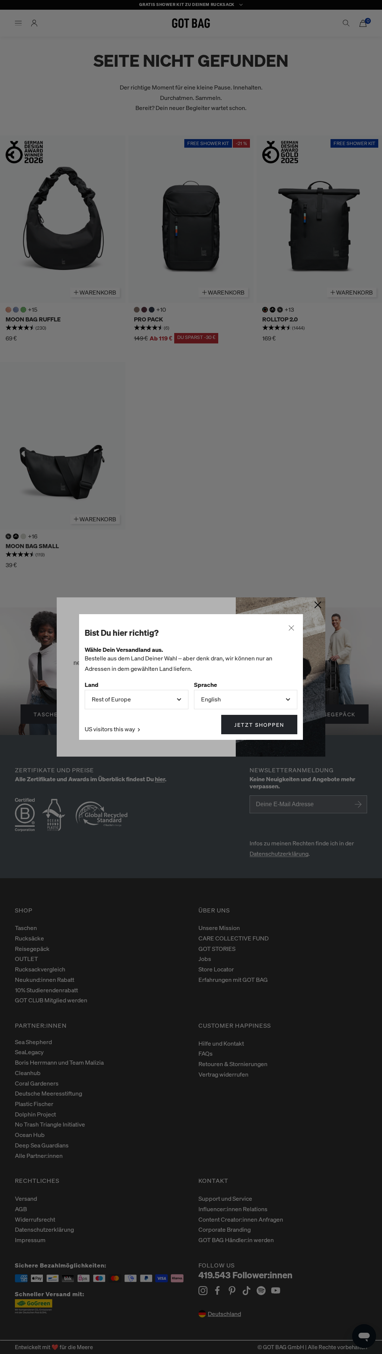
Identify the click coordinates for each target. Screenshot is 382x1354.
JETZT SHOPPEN (259, 724)
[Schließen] (291, 628)
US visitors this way (110, 729)
